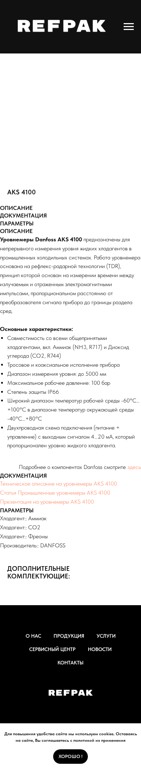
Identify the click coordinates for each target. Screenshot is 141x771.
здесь (134, 467)
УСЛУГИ (106, 636)
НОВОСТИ (100, 649)
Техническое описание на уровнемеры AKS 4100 (58, 483)
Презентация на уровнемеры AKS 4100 (47, 501)
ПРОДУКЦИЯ (69, 636)
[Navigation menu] (129, 26)
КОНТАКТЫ (70, 663)
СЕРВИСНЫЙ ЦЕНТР (52, 649)
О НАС (33, 636)
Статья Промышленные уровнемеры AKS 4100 (55, 492)
